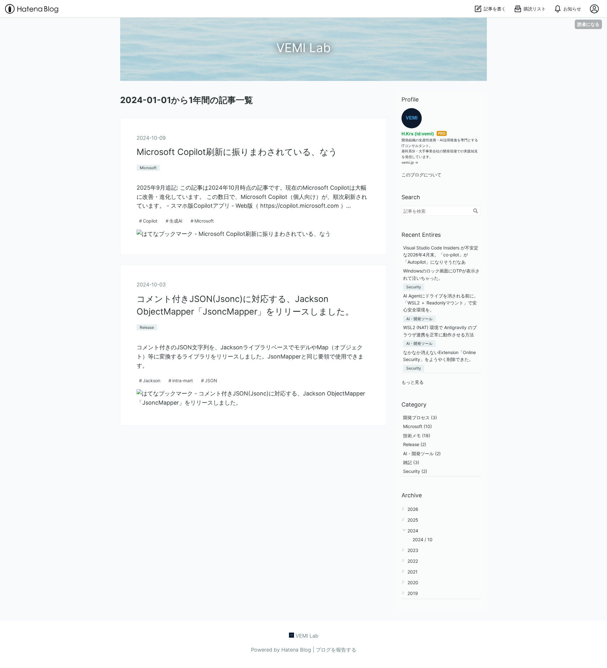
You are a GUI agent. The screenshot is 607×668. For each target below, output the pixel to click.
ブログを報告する (336, 650)
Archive (412, 495)
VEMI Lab (303, 47)
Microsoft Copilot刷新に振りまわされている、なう (237, 152)
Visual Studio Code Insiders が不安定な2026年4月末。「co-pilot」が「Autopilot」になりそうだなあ (440, 255)
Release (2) (414, 444)
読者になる (588, 24)
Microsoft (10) (417, 426)
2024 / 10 (422, 539)
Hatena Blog (296, 650)
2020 (413, 582)
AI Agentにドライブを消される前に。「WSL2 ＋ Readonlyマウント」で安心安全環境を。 (440, 303)
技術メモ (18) (416, 435)
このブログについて (421, 174)
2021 (413, 571)
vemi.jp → (410, 162)
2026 (413, 509)
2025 (413, 520)
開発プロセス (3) (420, 417)
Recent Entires (421, 234)
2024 (413, 530)
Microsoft (148, 167)
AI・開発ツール (419, 318)
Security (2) (415, 471)
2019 (413, 593)
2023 (413, 550)
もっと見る (413, 382)
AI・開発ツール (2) (422, 453)
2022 (413, 561)
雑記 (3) (411, 462)
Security (413, 287)
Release (147, 327)
